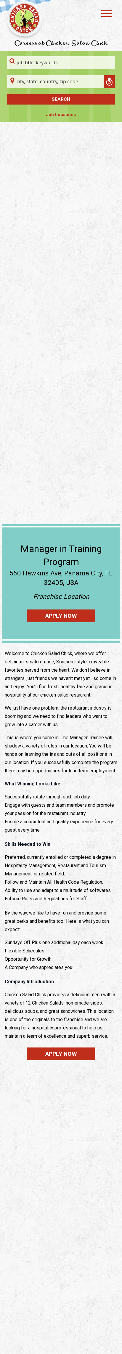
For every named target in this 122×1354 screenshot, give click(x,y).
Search (61, 99)
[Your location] (109, 81)
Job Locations (61, 114)
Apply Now (61, 615)
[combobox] (61, 62)
